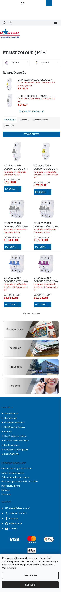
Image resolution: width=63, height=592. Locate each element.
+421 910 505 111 (17, 513)
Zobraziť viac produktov (30, 111)
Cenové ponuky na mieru (12, 473)
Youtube (13, 528)
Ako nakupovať (11, 413)
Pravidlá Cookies (12, 445)
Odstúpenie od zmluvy (14, 427)
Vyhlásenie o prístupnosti (16, 449)
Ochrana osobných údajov (16, 440)
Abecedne (9, 125)
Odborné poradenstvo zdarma (15, 477)
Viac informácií (9, 568)
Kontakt (7, 431)
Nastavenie (30, 575)
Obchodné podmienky (14, 422)
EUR (22, 3)
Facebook (13, 518)
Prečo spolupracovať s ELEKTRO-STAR (19, 481)
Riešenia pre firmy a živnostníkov (16, 468)
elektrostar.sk (15, 523)
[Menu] (55, 23)
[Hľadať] (4, 22)
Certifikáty (6, 494)
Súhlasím (30, 584)
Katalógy (5, 490)
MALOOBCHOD (11, 454)
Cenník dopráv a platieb (15, 436)
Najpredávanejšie (40, 119)
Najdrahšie (24, 119)
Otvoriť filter (31, 134)
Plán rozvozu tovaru (10, 485)
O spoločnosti (10, 418)
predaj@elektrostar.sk (19, 508)
